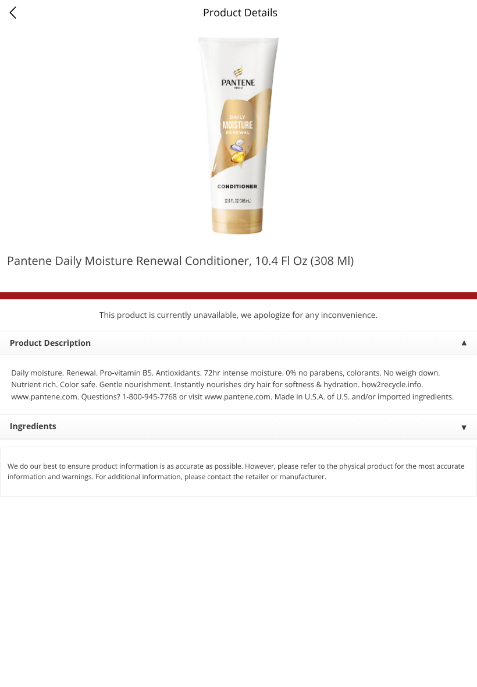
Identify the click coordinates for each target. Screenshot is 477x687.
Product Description (50, 343)
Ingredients (33, 426)
